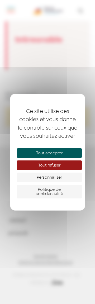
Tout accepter (49, 153)
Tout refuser (49, 165)
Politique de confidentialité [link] (49, 191)
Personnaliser (49, 177)
